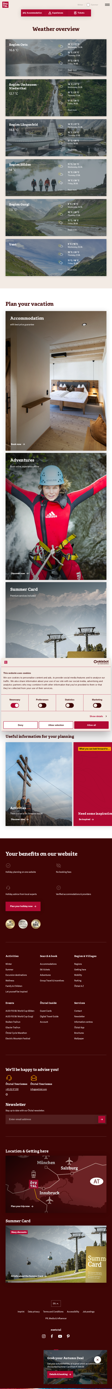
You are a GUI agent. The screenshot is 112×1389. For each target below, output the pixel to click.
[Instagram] (43, 1336)
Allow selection (56, 725)
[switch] (42, 705)
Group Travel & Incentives (52, 980)
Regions (78, 964)
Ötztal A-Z (79, 986)
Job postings (88, 1311)
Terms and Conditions (53, 1311)
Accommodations (48, 964)
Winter (9, 964)
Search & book (48, 956)
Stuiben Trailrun (13, 1022)
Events (10, 1003)
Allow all (91, 725)
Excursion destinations (16, 975)
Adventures (45, 975)
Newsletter (79, 1016)
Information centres (83, 1022)
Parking (77, 980)
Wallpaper (79, 1038)
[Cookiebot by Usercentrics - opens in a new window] (96, 662)
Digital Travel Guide (49, 1016)
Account (44, 1022)
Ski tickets (45, 969)
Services (79, 1003)
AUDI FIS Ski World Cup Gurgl (19, 1016)
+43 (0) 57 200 (12, 1089)
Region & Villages (85, 956)
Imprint (21, 1311)
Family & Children (14, 986)
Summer (9, 969)
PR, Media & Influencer (56, 1318)
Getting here (80, 969)
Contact (78, 1011)
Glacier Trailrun (13, 1027)
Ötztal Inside (48, 1003)
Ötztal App (79, 1027)
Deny (20, 725)
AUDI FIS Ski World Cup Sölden (20, 1011)
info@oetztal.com (38, 1089)
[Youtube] (60, 1336)
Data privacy (34, 1311)
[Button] (101, 1119)
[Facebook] (52, 1336)
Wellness (10, 980)
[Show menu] (107, 4)
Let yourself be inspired (16, 991)
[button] (56, 1303)
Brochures (79, 1033)
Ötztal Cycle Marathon (16, 1033)
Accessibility (73, 1311)
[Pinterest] (68, 1336)
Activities (12, 956)
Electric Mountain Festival (18, 1038)
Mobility (78, 975)
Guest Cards (46, 1011)
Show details (96, 716)
